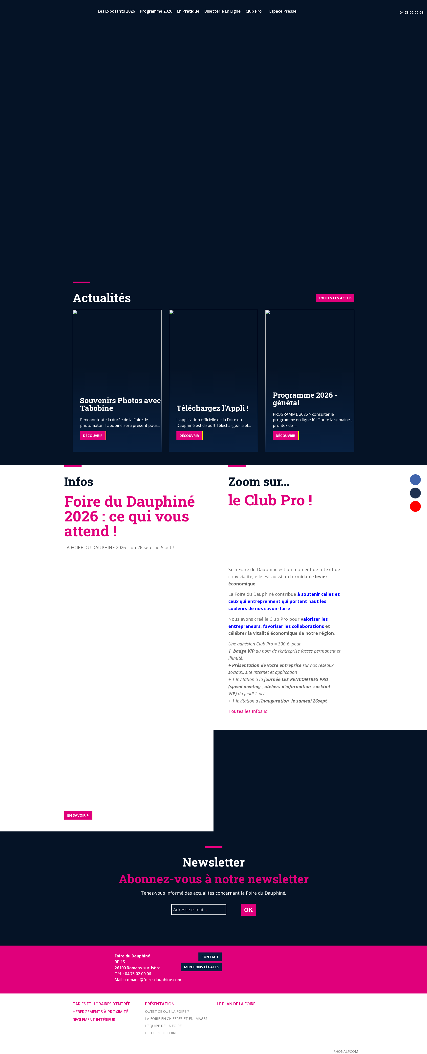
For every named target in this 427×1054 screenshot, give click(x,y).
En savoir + (78, 815)
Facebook (415, 479)
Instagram (415, 519)
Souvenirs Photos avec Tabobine (120, 404)
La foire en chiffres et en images (176, 1018)
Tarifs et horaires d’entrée (101, 1004)
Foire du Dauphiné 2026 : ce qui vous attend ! (129, 515)
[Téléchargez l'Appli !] (213, 380)
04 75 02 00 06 (411, 12)
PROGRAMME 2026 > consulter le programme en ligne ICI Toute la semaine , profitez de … (312, 420)
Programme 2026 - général (305, 398)
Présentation (159, 1004)
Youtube (415, 506)
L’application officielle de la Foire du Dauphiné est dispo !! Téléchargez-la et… (213, 422)
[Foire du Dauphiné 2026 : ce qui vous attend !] (37, 812)
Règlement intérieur (94, 1019)
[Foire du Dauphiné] (12, 12)
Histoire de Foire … (163, 1033)
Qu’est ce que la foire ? (167, 1011)
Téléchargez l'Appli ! (212, 408)
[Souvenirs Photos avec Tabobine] (117, 380)
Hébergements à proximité (100, 1011)
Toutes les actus (335, 298)
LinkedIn (415, 493)
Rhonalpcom (345, 1051)
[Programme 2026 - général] (309, 380)
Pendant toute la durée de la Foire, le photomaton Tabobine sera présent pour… (120, 422)
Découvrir (93, 435)
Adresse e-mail (190, 910)
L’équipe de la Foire (163, 1025)
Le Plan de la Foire (236, 1004)
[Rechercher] (303, 12)
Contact (210, 956)
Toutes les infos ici (248, 711)
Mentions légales (201, 967)
